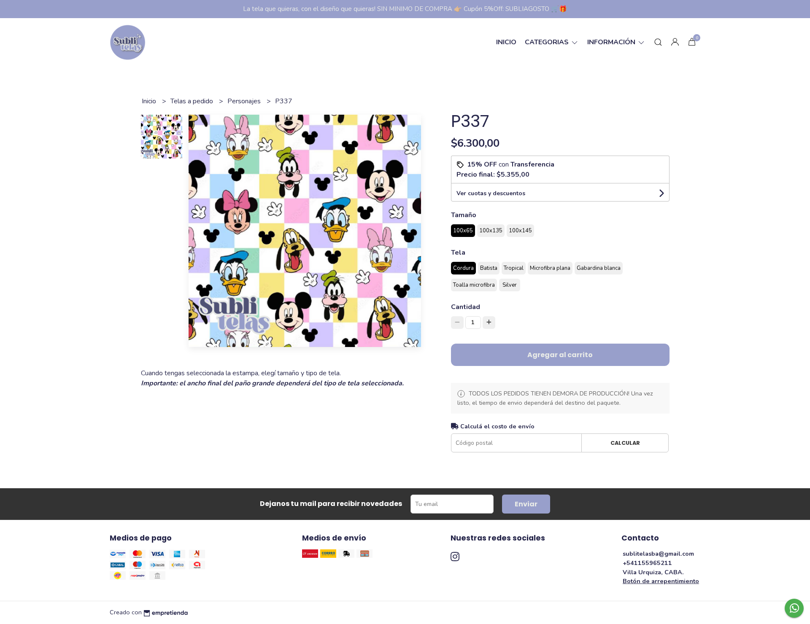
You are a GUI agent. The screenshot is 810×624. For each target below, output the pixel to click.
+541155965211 (647, 563)
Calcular (625, 442)
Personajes (244, 101)
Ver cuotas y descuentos (490, 193)
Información (612, 42)
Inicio (506, 42)
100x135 (490, 230)
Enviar (526, 504)
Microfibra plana (550, 268)
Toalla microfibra (474, 285)
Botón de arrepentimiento (661, 581)
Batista (488, 268)
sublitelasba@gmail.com (658, 553)
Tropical (514, 268)
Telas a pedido (192, 101)
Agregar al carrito (560, 355)
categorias (547, 42)
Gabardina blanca (599, 268)
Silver (509, 285)
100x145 (520, 230)
